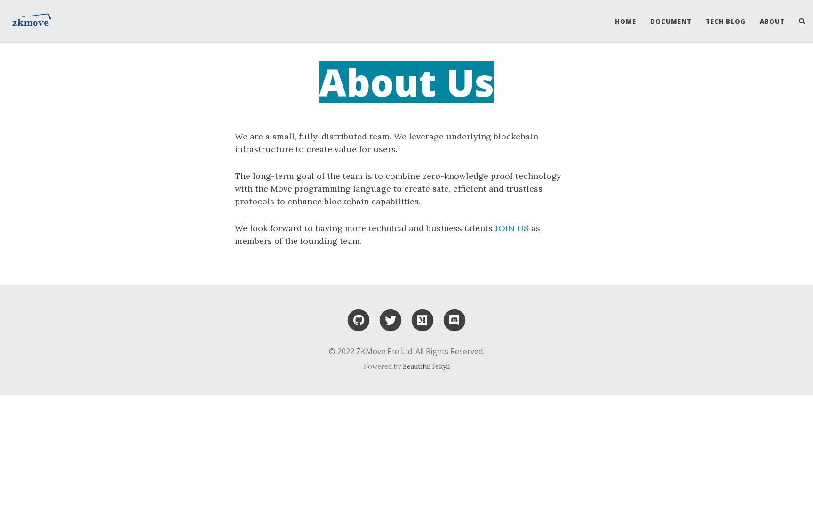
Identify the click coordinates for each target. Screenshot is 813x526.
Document (671, 21)
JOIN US (512, 228)
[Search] (798, 21)
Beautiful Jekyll (426, 366)
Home (625, 21)
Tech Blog (726, 21)
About (772, 21)
